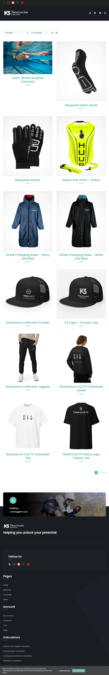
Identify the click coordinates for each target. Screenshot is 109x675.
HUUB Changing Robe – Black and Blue (81, 257)
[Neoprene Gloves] (27, 118)
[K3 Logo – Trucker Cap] (81, 271)
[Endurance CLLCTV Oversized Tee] (27, 403)
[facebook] (17, 2)
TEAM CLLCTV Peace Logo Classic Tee (81, 456)
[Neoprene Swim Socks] (81, 43)
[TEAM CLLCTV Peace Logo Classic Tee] (81, 403)
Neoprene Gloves (27, 180)
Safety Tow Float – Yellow (81, 180)
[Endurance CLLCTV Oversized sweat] (81, 335)
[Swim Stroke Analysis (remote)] (27, 43)
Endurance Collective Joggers (28, 387)
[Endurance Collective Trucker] (27, 271)
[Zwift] (13, 2)
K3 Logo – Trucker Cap (81, 323)
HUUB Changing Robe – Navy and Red (28, 257)
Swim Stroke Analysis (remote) (28, 80)
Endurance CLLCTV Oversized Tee (27, 456)
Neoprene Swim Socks (81, 105)
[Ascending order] (27, 33)
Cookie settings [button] (64, 670)
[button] (105, 13)
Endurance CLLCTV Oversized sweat (81, 388)
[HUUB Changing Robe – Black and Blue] (81, 193)
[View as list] (56, 33)
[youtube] (22, 2)
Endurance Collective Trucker (27, 323)
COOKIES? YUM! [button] (78, 670)
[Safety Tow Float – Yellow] (81, 118)
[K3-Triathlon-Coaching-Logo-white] (16, 11)
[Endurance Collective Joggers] (27, 335)
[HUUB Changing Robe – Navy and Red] (27, 193)
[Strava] (4, 2)
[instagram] (8, 2)
